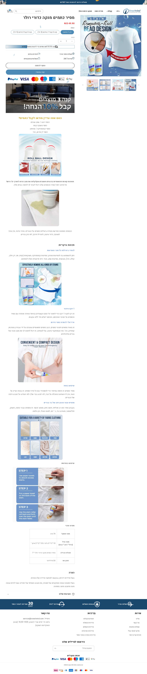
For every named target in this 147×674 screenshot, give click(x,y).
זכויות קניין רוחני (135, 635)
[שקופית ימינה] (82, 84)
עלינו (138, 619)
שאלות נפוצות (134, 627)
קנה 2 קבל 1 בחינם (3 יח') (47, 32)
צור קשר (136, 623)
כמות (73, 37)
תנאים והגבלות (88, 619)
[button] (110, 11)
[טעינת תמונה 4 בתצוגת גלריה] (92, 85)
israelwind (80, 665)
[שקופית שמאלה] (138, 84)
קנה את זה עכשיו (40, 72)
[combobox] (28, 11)
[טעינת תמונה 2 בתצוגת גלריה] (118, 85)
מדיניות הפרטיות (88, 631)
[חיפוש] (16, 11)
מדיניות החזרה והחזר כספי (85, 635)
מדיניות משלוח (88, 623)
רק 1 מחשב (67, 32)
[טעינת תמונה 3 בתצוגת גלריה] (105, 85)
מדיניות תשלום (88, 627)
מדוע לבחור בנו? (134, 631)
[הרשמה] (55, 648)
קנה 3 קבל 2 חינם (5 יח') (22, 32)
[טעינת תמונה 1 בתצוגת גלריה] (130, 85)
